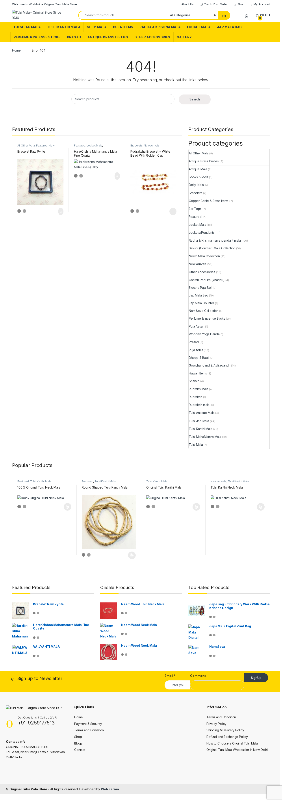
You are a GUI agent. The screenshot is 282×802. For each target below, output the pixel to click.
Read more (172, 211)
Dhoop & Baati (199, 357)
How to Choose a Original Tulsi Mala (232, 743)
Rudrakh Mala (198, 389)
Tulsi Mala (196, 444)
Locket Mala (199, 27)
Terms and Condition (89, 730)
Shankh (194, 381)
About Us (187, 4)
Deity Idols (196, 185)
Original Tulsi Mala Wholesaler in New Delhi (237, 750)
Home (16, 50)
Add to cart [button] (60, 211)
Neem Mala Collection (204, 256)
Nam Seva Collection (203, 311)
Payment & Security (88, 724)
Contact (79, 750)
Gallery (184, 37)
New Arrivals (152, 145)
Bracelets (136, 145)
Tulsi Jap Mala (27, 27)
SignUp (256, 678)
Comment (198, 676)
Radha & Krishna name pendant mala (215, 240)
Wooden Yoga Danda (204, 334)
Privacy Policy (216, 724)
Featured (42, 145)
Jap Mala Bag (229, 27)
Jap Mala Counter (201, 303)
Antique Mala (198, 169)
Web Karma (110, 789)
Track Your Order (216, 4)
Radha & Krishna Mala (160, 27)
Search (194, 99)
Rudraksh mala (199, 405)
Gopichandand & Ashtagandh (209, 365)
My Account (262, 4)
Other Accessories (152, 37)
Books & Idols (198, 177)
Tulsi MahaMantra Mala (205, 437)
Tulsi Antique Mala (201, 413)
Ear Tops (195, 209)
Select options (66, 507)
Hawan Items (198, 373)
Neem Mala (97, 27)
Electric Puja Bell (200, 287)
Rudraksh (195, 397)
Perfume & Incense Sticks (37, 37)
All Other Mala (26, 145)
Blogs (78, 743)
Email (170, 676)
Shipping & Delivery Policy (225, 730)
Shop (240, 4)
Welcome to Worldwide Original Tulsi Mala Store (44, 4)
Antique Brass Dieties (107, 37)
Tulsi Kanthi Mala (63, 27)
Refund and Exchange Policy (227, 737)
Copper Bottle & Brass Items (208, 201)
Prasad (74, 37)
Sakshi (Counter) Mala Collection (212, 248)
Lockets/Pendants (202, 232)
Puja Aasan (196, 326)
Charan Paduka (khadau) (206, 280)
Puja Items (123, 27)
